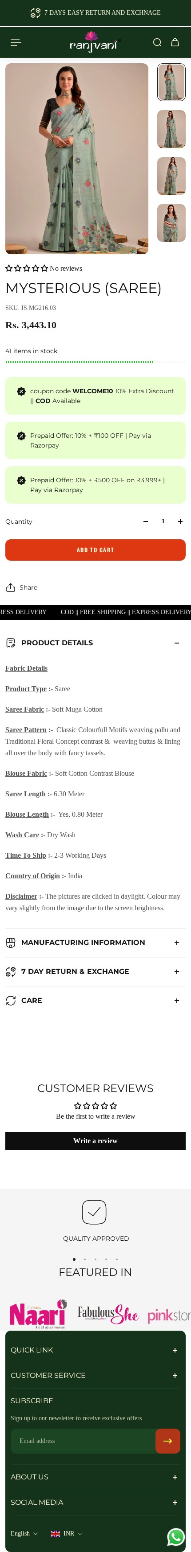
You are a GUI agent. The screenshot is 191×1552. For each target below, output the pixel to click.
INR (69, 1533)
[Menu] (16, 42)
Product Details (57, 643)
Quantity (18, 521)
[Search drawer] (157, 42)
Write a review (95, 1141)
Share (28, 587)
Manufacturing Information (83, 942)
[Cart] (175, 42)
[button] (26, 268)
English (20, 1533)
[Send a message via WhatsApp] (176, 1537)
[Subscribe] (167, 1441)
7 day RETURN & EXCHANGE (75, 971)
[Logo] (95, 42)
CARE (31, 1000)
